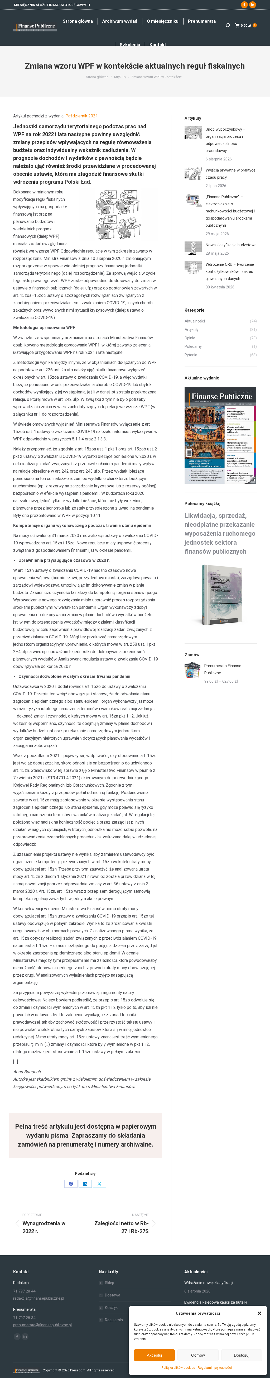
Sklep (109, 1282)
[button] (259, 1313)
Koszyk (111, 1307)
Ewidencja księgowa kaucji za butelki (215, 1302)
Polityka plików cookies (178, 1368)
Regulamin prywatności (215, 1368)
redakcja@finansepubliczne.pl (38, 1298)
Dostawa (112, 1295)
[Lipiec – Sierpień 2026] (221, 435)
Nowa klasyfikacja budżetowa (231, 245)
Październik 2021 (81, 115)
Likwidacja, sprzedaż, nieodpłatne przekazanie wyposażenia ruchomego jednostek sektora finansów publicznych (220, 533)
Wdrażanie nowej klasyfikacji (208, 1282)
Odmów (198, 1355)
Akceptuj (154, 1355)
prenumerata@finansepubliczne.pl (42, 1325)
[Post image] (193, 132)
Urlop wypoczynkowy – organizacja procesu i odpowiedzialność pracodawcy (225, 140)
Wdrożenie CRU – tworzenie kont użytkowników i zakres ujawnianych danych (230, 271)
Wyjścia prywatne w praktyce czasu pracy (230, 174)
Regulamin (114, 1320)
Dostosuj (241, 1355)
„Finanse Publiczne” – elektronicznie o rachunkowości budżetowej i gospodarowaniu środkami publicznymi (230, 211)
